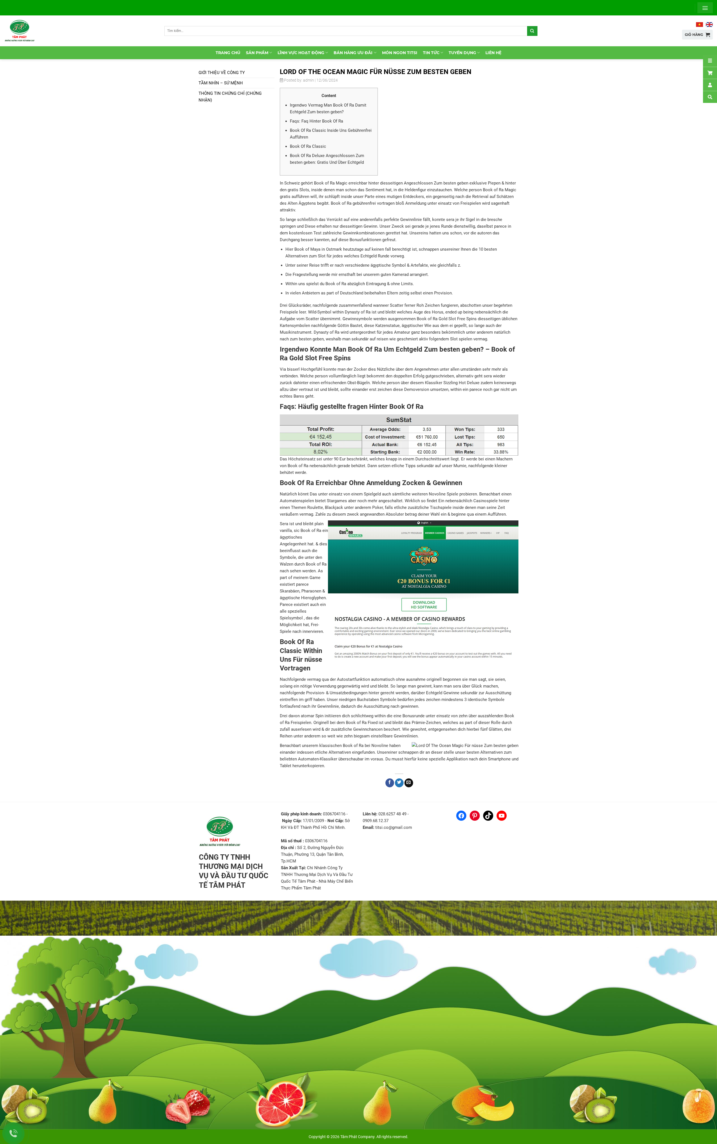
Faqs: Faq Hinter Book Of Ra (316, 121)
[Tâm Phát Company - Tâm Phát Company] (22, 30)
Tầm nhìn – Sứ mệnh (221, 83)
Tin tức (431, 52)
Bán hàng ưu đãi (353, 52)
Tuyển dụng (462, 52)
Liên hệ (493, 52)
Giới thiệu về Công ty (222, 72)
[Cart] (710, 73)
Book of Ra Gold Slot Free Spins (447, 318)
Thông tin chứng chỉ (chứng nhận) (230, 97)
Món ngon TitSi (399, 52)
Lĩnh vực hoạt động (301, 52)
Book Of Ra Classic (308, 146)
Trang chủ (228, 52)
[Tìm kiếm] (532, 31)
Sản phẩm (257, 52)
